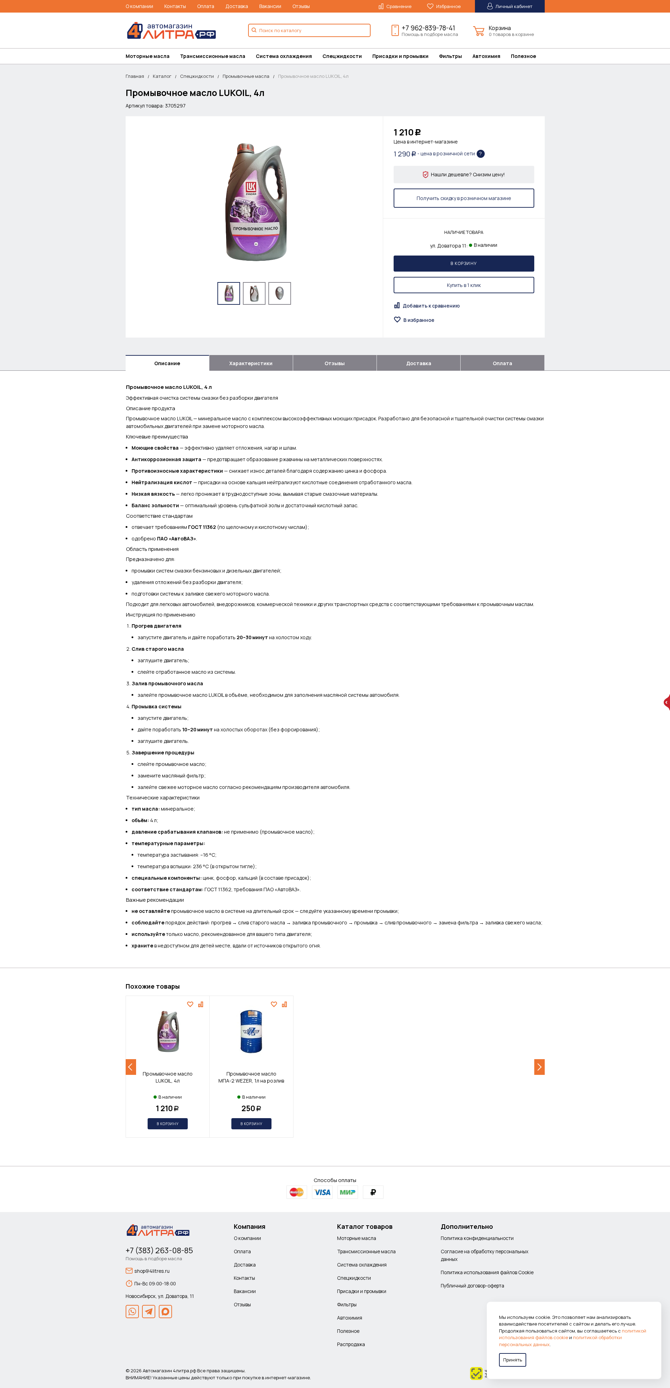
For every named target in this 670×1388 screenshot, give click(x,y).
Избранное (448, 6)
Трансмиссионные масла (212, 56)
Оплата (205, 6)
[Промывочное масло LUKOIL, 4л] (254, 202)
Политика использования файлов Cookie (487, 1272)
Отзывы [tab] (335, 363)
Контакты (175, 6)
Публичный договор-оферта (472, 1285)
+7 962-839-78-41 (428, 27)
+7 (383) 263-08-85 (159, 1250)
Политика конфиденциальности (477, 1238)
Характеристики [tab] (251, 363)
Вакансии (270, 6)
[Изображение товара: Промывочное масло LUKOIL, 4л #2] (254, 293)
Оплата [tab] (502, 363)
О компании (139, 6)
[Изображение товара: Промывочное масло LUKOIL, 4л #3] (279, 293)
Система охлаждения (284, 56)
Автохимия (486, 56)
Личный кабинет (513, 6)
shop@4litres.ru (152, 1271)
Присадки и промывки (400, 56)
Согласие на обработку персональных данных (484, 1255)
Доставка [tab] (418, 363)
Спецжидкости (342, 56)
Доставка (236, 6)
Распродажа (351, 1344)
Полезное (523, 56)
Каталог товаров (365, 1226)
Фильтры (450, 56)
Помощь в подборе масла (430, 34)
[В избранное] (191, 1004)
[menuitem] (153, 56)
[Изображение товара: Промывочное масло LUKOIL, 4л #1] (228, 293)
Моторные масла (148, 56)
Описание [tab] (167, 363)
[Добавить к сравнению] (201, 1004)
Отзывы (301, 6)
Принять (512, 1360)
